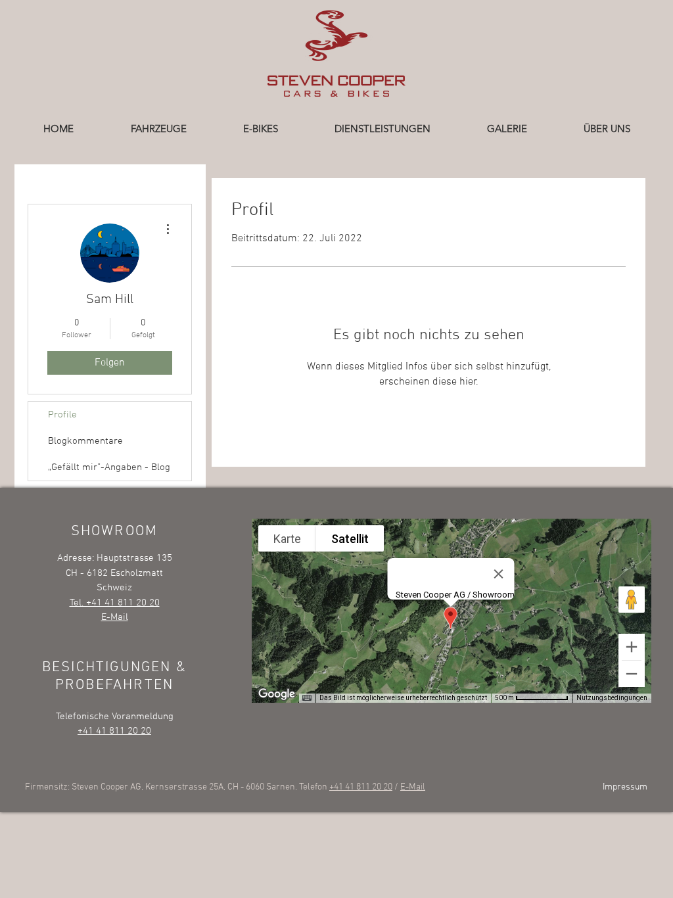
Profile (62, 415)
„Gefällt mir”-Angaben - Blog (109, 467)
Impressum (625, 787)
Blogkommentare (85, 441)
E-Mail (412, 787)
